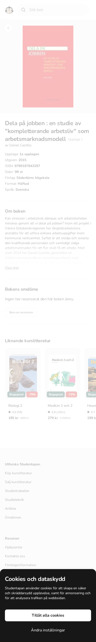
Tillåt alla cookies (48, 615)
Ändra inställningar (48, 630)
